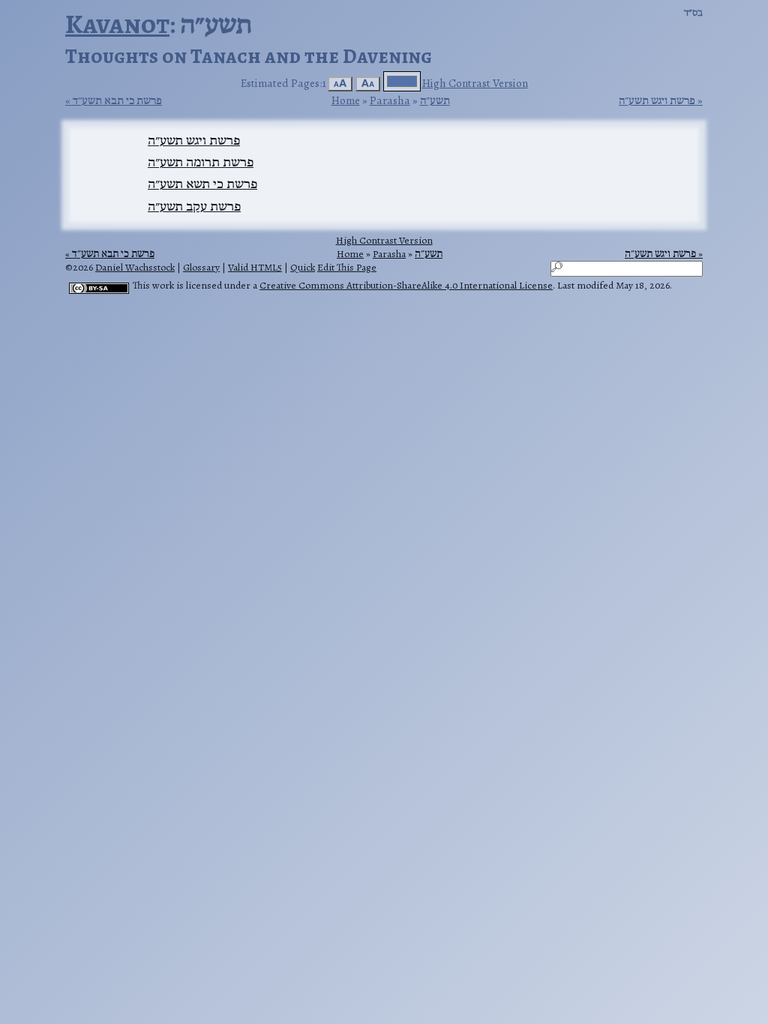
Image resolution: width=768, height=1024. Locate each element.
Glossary (201, 267)
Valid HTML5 (255, 267)
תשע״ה (435, 100)
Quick (302, 267)
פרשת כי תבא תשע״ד (117, 100)
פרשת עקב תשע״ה (194, 206)
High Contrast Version (475, 83)
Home (346, 100)
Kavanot (117, 23)
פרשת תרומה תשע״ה (201, 162)
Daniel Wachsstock (135, 267)
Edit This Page (346, 267)
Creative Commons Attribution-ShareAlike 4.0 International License (406, 285)
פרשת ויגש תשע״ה (657, 100)
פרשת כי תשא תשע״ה (202, 184)
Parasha (390, 100)
